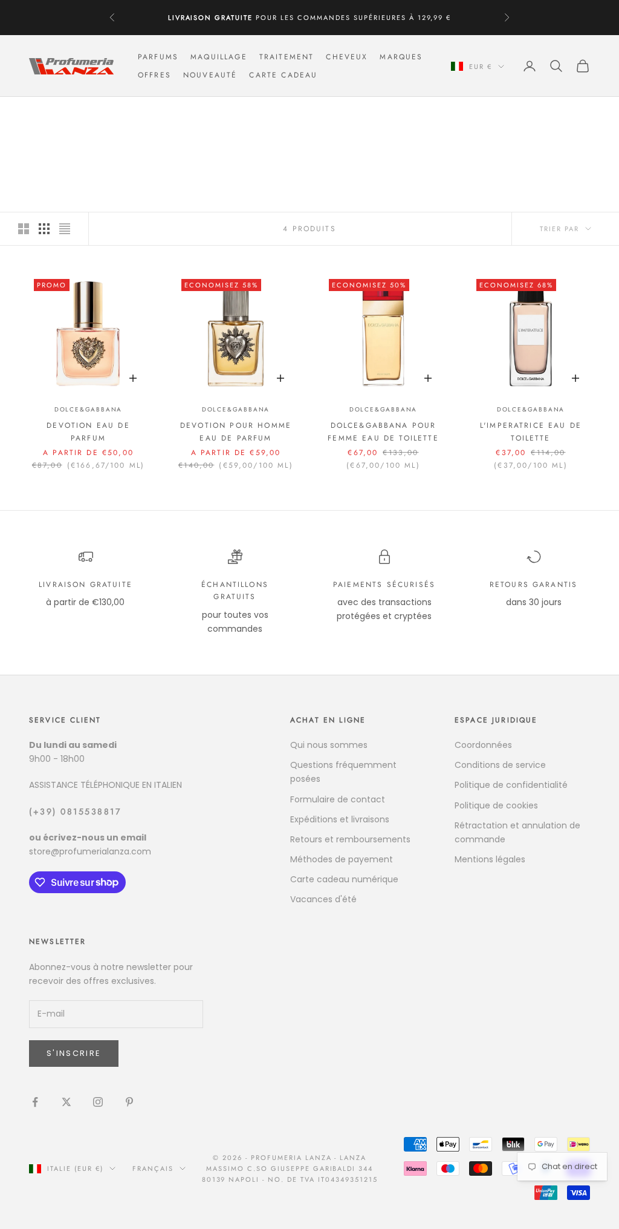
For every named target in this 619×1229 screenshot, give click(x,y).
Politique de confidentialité (511, 785)
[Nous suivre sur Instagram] (98, 1102)
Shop (86, 114)
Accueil (45, 114)
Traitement (286, 56)
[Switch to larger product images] (23, 228)
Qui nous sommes (329, 745)
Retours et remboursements (350, 839)
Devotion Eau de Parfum (88, 431)
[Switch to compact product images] (64, 228)
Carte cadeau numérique (344, 879)
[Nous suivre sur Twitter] (66, 1102)
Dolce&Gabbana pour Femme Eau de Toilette (383, 431)
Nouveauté (210, 75)
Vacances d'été (323, 899)
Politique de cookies (496, 805)
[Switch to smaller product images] (44, 228)
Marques (401, 56)
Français (152, 1168)
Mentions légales (490, 859)
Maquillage (218, 56)
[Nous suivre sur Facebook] (35, 1102)
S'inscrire (74, 1053)
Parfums (158, 56)
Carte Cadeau (283, 75)
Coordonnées (483, 745)
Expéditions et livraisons (339, 819)
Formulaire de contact (337, 799)
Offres (154, 75)
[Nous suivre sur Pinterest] (129, 1102)
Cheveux (347, 56)
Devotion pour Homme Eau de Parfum (235, 431)
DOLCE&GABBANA (143, 114)
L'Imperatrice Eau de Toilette (531, 431)
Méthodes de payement (341, 859)
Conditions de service (500, 765)
